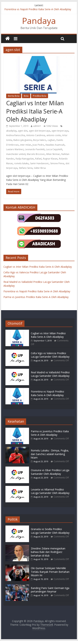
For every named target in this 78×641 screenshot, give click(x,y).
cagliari (51, 140)
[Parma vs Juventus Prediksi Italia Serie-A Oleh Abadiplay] (17, 429)
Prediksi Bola (39, 95)
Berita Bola (13, 95)
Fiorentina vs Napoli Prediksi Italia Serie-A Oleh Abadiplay (37, 9)
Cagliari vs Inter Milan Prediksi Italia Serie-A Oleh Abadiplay (35, 111)
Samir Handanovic (39, 163)
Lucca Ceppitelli (54, 149)
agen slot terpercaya (39, 130)
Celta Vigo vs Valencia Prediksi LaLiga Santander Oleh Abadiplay (50, 355)
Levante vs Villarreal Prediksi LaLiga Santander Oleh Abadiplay (50, 491)
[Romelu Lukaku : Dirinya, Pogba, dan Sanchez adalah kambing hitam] (17, 448)
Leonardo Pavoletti (35, 149)
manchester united (15, 154)
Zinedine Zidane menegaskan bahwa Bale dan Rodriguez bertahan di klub (48, 552)
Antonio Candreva (35, 135)
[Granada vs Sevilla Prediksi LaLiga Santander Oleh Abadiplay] (17, 527)
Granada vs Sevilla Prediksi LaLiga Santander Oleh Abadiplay (50, 530)
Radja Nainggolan (25, 158)
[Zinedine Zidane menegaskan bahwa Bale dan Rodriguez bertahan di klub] (17, 546)
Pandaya (39, 20)
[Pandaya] (7, 38)
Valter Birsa (40, 168)
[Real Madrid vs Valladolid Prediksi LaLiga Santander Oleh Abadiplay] (17, 370)
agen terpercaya (60, 130)
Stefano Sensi (25, 168)
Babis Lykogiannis (22, 140)
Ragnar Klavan (50, 158)
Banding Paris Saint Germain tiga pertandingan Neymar (50, 589)
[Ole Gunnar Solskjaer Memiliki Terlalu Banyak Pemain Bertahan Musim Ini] (17, 566)
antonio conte (53, 135)
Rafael (38, 158)
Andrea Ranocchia (15, 135)
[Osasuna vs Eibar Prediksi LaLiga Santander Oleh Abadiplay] (17, 468)
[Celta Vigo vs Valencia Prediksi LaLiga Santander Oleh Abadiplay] (17, 351)
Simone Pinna (57, 163)
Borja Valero (39, 140)
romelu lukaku (21, 163)
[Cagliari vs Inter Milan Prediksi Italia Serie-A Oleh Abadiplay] (17, 331)
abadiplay (11, 130)
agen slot (22, 130)
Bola (26, 95)
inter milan (25, 144)
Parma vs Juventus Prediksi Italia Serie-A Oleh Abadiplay (36, 297)
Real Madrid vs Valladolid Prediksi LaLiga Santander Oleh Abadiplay (50, 374)
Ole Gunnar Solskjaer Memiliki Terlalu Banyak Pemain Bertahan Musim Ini (50, 571)
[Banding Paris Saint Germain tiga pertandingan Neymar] (17, 586)
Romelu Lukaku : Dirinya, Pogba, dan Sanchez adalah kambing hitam (50, 454)
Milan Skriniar (53, 154)
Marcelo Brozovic (36, 154)
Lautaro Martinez (15, 149)
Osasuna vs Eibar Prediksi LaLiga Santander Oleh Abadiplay (50, 472)
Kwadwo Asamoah (55, 144)
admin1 (37, 126)
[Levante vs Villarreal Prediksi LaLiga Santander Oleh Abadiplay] (17, 487)
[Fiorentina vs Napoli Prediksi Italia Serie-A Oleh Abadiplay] (17, 389)
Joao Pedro (38, 144)
